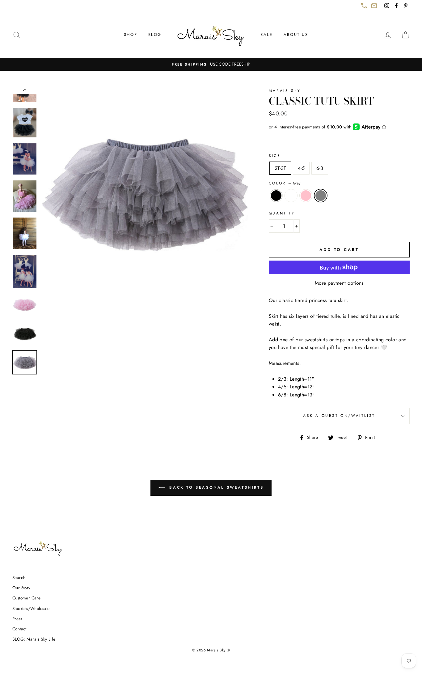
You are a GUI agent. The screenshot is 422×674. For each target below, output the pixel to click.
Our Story (21, 588)
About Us (296, 34)
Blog (155, 34)
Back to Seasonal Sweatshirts (219, 490)
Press (17, 619)
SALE (266, 34)
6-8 (319, 168)
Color (285, 183)
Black (276, 195)
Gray (320, 195)
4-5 (301, 168)
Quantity (282, 213)
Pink (306, 195)
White (291, 195)
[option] (211, 64)
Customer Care (26, 598)
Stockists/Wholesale (31, 608)
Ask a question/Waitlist (356, 418)
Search (18, 577)
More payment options (339, 283)
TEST (24, 91)
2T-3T (280, 168)
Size (275, 155)
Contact (19, 629)
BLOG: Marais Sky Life (33, 639)
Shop (130, 34)
